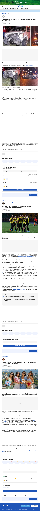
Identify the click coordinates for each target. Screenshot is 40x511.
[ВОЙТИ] (37, 6)
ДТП (19, 8)
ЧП (17, 8)
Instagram (33, 194)
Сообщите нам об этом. (17, 149)
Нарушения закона (13, 8)
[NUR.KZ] (20, 6)
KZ (34, 6)
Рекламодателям (34, 505)
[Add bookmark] (35, 496)
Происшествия (5, 8)
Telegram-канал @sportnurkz (19, 289)
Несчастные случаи (24, 8)
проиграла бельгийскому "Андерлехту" (26, 256)
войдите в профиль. (31, 171)
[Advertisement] (20, 55)
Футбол (6, 200)
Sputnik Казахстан (29, 65)
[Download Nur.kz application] (20, 2)
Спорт (3, 200)
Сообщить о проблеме (25, 505)
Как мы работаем (5, 356)
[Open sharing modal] (25, 495)
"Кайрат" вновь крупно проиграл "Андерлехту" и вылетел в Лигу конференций (19, 296)
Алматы (4, 325)
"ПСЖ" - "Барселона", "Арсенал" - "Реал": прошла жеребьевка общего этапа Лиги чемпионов (19, 300)
